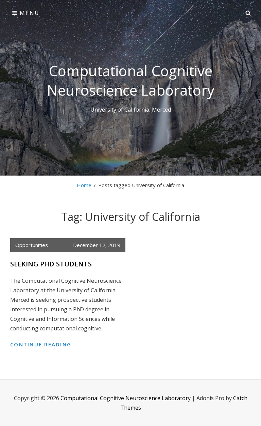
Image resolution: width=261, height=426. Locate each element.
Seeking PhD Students (51, 263)
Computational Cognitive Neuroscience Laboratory (130, 80)
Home (84, 185)
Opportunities (31, 245)
